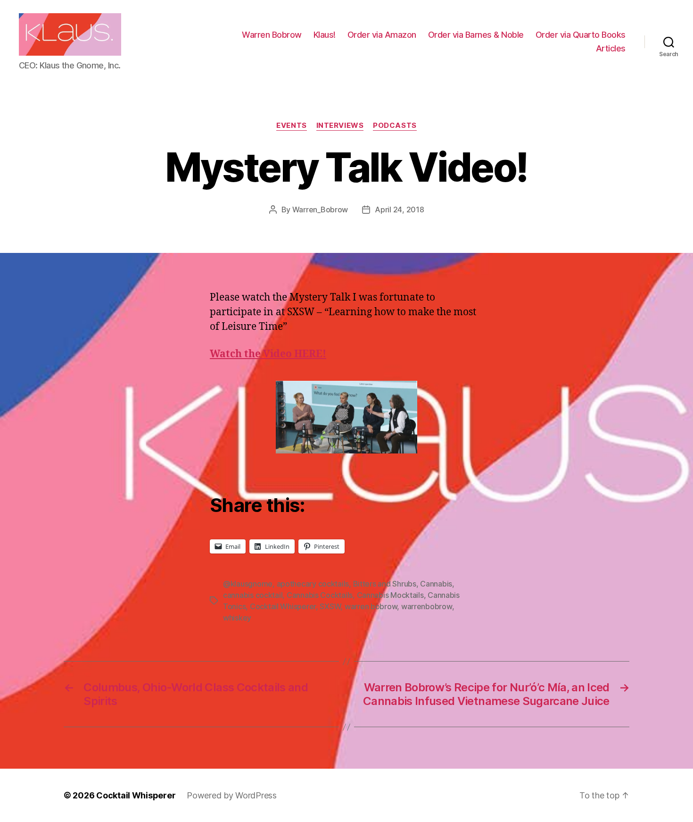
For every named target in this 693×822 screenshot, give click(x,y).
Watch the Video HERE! (268, 354)
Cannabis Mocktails (390, 595)
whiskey (237, 617)
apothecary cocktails (313, 583)
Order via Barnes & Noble (476, 35)
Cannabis (436, 583)
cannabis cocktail (252, 595)
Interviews (340, 125)
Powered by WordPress (232, 795)
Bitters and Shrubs (384, 583)
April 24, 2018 (399, 209)
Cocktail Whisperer (283, 606)
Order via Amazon (381, 35)
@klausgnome (247, 583)
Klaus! (325, 35)
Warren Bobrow (272, 35)
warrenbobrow (426, 606)
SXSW (330, 606)
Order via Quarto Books (581, 35)
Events (291, 125)
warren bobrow (371, 606)
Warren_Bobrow (320, 209)
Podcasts (394, 125)
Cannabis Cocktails (320, 595)
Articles (611, 48)
